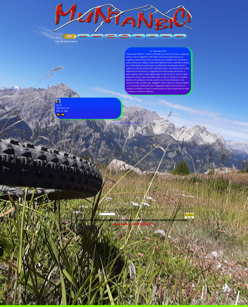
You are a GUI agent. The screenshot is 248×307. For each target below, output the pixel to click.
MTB (86, 210)
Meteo (137, 210)
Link (132, 210)
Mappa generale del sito (155, 210)
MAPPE (143, 210)
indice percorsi (120, 210)
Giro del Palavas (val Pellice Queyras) (124, 123)
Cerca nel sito (122, 214)
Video (128, 210)
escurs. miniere (109, 210)
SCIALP (92, 210)
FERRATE (99, 210)
